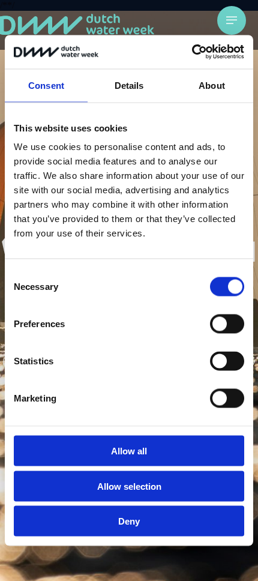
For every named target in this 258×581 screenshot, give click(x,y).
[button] (231, 20)
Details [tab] (129, 85)
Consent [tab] (46, 85)
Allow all (129, 451)
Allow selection (129, 486)
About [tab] (212, 85)
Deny (129, 521)
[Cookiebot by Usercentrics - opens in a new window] (191, 52)
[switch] (227, 324)
